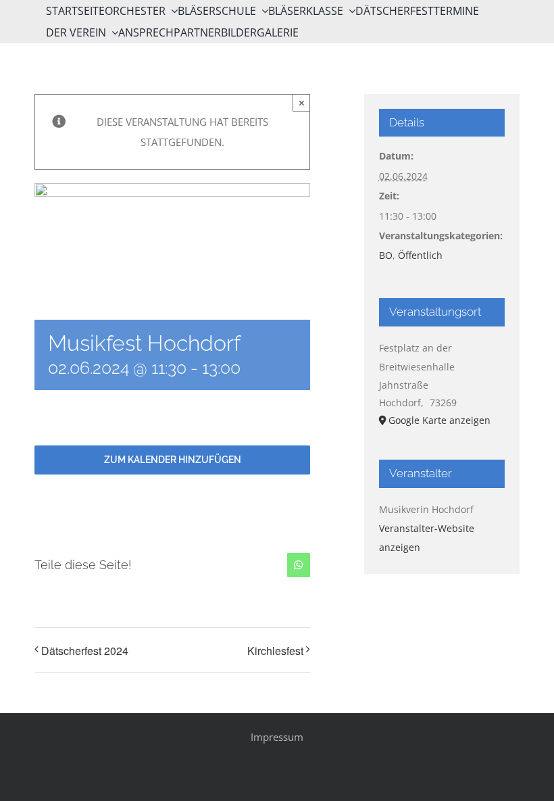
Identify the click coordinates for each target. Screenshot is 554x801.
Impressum (277, 737)
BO (386, 255)
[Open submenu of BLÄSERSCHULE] (262, 11)
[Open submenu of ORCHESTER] (172, 11)
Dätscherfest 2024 (84, 650)
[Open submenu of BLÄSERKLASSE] (349, 11)
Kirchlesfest (275, 650)
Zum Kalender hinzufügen (172, 459)
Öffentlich (420, 255)
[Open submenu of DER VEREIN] (112, 32)
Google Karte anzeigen (439, 420)
